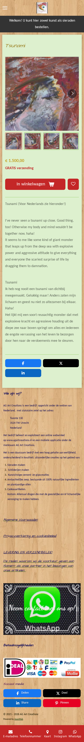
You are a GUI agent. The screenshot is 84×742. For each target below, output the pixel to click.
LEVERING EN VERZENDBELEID (27, 552)
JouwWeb (18, 719)
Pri (5, 535)
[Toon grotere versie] (42, 668)
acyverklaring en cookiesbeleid (33, 535)
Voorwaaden (28, 519)
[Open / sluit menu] (5, 8)
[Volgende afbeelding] (72, 93)
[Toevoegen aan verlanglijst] (73, 184)
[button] (13, 141)
